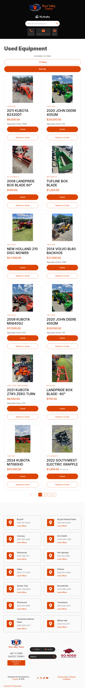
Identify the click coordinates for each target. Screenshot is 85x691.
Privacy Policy (63, 677)
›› (54, 495)
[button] (31, 32)
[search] (57, 23)
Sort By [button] (42, 69)
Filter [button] (44, 62)
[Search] (54, 656)
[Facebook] (38, 677)
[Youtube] (47, 677)
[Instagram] (41, 677)
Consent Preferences (12, 686)
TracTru (15, 679)
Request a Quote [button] (23, 137)
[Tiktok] (44, 677)
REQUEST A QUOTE (16, 663)
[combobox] (42, 23)
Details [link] (22, 129)
